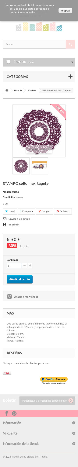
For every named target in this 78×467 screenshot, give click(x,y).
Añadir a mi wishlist (25, 296)
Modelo (7, 192)
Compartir (27, 211)
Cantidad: (12, 260)
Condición (9, 197)
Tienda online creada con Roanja (29, 456)
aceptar (65, 10)
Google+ (46, 211)
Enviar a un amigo (19, 219)
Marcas (18, 90)
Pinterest (64, 211)
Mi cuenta (10, 433)
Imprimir (14, 224)
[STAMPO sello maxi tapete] (21, 166)
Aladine (32, 90)
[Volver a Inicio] (6, 90)
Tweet (11, 211)
